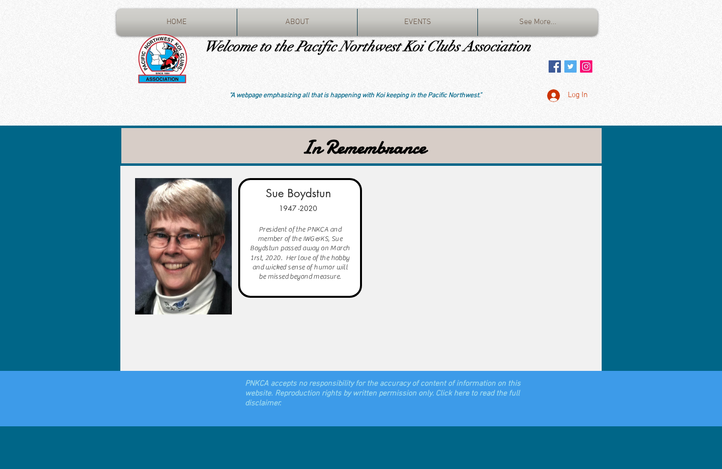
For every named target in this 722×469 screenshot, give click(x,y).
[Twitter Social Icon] (570, 66)
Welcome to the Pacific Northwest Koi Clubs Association (367, 46)
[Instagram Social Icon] (586, 66)
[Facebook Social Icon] (555, 66)
